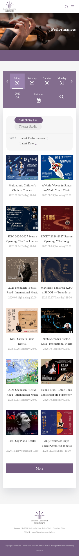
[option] (17, 81)
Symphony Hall (28, 120)
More (39, 468)
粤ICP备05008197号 (42, 546)
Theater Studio (28, 126)
